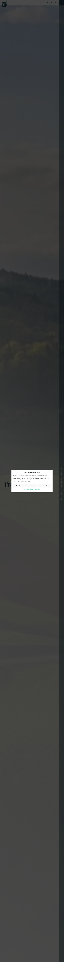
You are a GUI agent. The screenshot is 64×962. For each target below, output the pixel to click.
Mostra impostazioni (44, 485)
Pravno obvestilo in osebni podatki (33, 489)
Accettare (19, 485)
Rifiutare (31, 485)
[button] (50, 472)
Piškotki (24, 489)
